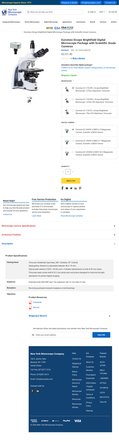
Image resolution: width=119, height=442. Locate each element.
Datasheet (37, 302)
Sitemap (89, 411)
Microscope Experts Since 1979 (16, 2)
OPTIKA (103, 383)
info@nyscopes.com (91, 2)
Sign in (93, 12)
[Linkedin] (76, 188)
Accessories (80, 22)
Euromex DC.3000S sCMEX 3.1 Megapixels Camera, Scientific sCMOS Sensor (93, 142)
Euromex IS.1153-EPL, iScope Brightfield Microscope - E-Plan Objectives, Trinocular (93, 89)
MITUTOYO (104, 397)
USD (101, 12)
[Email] (67, 188)
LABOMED (104, 378)
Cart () (114, 12)
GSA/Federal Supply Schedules (91, 386)
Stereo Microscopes (32, 22)
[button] (78, 58)
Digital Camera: (68, 122)
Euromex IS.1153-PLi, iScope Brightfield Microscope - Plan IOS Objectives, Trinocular (94, 111)
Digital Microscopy (51, 22)
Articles (114, 22)
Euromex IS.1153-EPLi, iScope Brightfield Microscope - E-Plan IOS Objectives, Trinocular (94, 100)
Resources (76, 399)
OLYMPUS (104, 388)
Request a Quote (69, 2)
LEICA (102, 392)
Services (103, 22)
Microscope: (66, 81)
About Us (89, 362)
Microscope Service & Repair (77, 383)
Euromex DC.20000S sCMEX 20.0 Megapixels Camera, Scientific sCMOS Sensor (94, 153)
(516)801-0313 (43, 374)
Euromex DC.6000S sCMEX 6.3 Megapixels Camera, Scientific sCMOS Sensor (93, 130)
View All (103, 402)
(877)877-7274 (44, 370)
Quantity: (65, 166)
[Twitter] (71, 188)
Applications (67, 22)
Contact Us (110, 2)
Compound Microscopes (11, 22)
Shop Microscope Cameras (72, 216)
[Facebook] (62, 188)
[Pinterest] (80, 188)
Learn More (36, 216)
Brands (92, 22)
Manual (36, 307)
